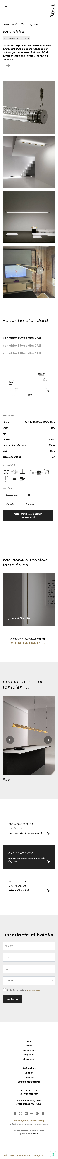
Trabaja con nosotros (29, 1081)
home (6, 24)
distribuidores (29, 1068)
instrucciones (12, 495)
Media (29, 1072)
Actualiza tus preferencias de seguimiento (29, 1124)
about (29, 1045)
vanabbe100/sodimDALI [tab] (22, 337)
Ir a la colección (26, 643)
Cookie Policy (37, 1120)
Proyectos (29, 1054)
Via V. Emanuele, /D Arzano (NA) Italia (29, 1102)
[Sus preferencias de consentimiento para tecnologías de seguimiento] (53, 1154)
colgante (33, 24)
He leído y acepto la (23, 990)
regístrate (12, 999)
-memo (30, 503)
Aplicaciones (29, 1050)
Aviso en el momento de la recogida (23, 1155)
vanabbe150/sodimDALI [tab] (22, 345)
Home (29, 1041)
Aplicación (18, 24)
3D (29, 495)
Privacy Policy (33, 990)
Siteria (35, 1133)
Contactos (29, 1077)
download (29, 1059)
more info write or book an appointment (28, 515)
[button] (6, 5)
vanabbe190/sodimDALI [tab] (22, 353)
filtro (6, 779)
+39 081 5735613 (29, 1090)
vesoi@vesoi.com (29, 1093)
